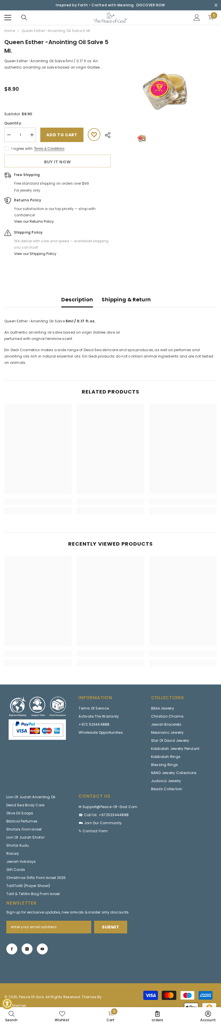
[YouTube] (42, 948)
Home (9, 30)
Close (216, 5)
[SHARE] (105, 135)
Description (77, 299)
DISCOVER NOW (150, 5)
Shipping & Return (126, 299)
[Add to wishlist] (94, 134)
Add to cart (61, 135)
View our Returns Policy (34, 221)
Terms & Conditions (49, 149)
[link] (38, 501)
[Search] (24, 17)
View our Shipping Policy (35, 253)
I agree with (22, 148)
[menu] (7, 17)
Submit (110, 927)
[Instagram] (27, 948)
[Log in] (197, 17)
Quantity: (13, 123)
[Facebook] (11, 948)
